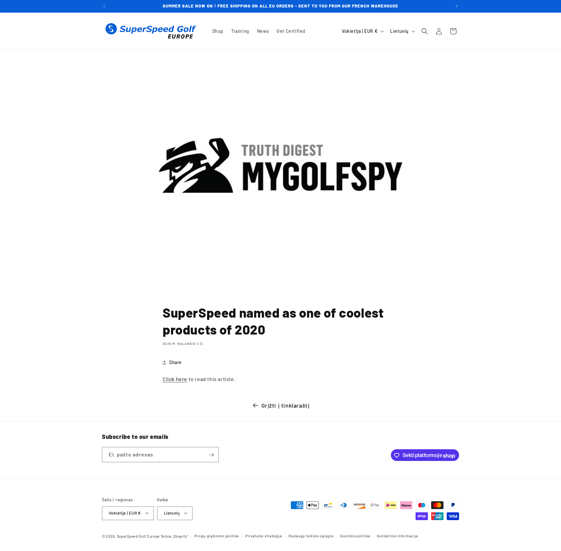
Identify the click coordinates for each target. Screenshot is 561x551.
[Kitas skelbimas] (457, 6)
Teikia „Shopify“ (174, 536)
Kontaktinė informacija (397, 535)
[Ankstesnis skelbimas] (104, 6)
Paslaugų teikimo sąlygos (311, 535)
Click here (175, 379)
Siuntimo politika (355, 535)
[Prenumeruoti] (211, 455)
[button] (425, 31)
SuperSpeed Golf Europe (138, 536)
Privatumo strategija (263, 535)
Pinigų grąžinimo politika (216, 535)
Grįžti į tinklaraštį (285, 405)
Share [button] (175, 362)
